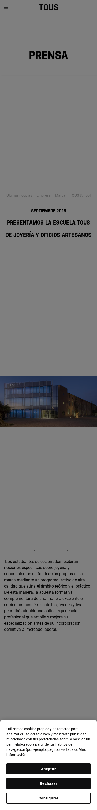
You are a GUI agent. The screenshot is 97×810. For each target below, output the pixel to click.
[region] (48, 765)
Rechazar (48, 783)
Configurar (49, 798)
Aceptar (48, 769)
